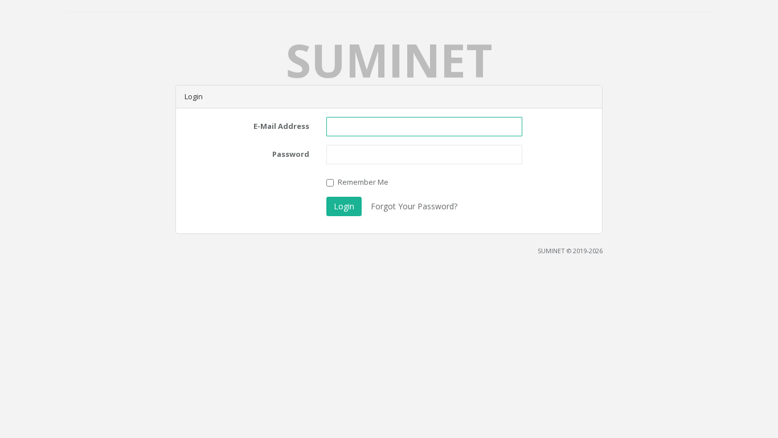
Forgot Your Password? (414, 206)
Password (290, 154)
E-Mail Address (281, 126)
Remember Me (363, 182)
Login (344, 206)
